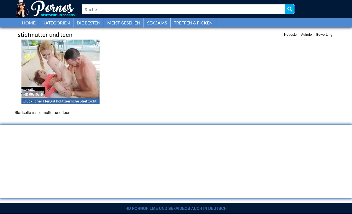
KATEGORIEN (56, 22)
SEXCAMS (157, 22)
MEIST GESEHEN (123, 22)
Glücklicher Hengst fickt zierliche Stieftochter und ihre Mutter (75, 101)
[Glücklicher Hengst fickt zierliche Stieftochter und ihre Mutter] (60, 69)
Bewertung (324, 34)
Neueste (290, 34)
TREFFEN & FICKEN (193, 22)
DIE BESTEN (88, 22)
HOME (28, 22)
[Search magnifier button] (290, 9)
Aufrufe (306, 34)
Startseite (23, 112)
